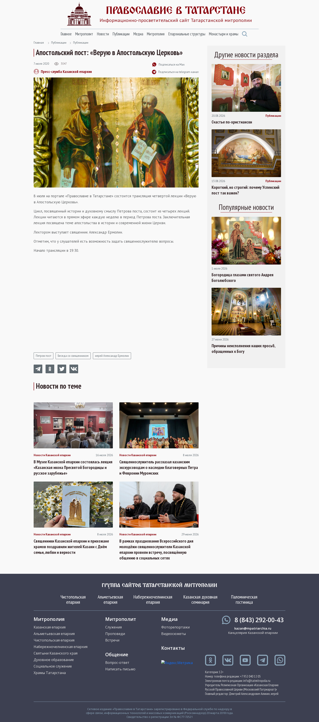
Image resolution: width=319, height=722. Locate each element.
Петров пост (43, 356)
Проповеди (115, 634)
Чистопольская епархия (73, 599)
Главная (39, 42)
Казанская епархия (50, 627)
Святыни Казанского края (55, 653)
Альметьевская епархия (110, 599)
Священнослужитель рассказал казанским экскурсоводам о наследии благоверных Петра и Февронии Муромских (158, 467)
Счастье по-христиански (232, 122)
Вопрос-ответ (117, 662)
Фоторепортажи (175, 627)
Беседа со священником (73, 356)
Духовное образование (54, 660)
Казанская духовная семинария (200, 599)
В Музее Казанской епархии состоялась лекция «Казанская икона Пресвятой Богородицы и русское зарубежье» (73, 467)
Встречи (112, 640)
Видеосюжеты (173, 634)
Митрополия (155, 33)
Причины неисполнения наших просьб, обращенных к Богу (243, 348)
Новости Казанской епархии (52, 455)
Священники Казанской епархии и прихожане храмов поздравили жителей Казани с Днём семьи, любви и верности (71, 546)
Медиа (138, 33)
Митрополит (84, 33)
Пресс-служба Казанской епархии (66, 71)
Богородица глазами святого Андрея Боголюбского (242, 277)
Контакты (173, 648)
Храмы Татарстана (50, 673)
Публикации (121, 33)
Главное (66, 33)
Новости (103, 33)
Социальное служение (53, 666)
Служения (113, 627)
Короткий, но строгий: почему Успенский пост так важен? (245, 190)
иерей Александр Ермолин (112, 356)
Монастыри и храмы (223, 33)
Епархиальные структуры (186, 33)
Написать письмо (120, 669)
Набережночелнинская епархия (152, 599)
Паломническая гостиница (244, 599)
